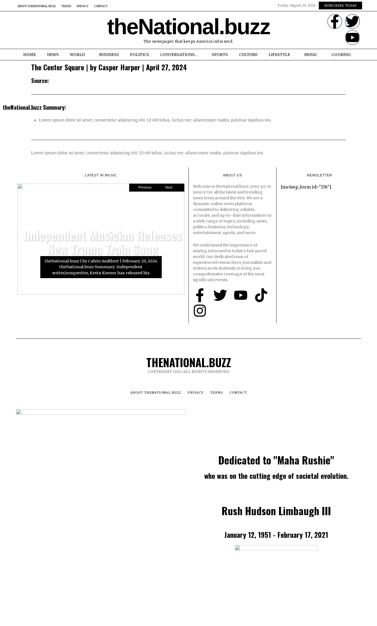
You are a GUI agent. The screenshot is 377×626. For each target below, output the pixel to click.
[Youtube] (352, 37)
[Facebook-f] (334, 21)
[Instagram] (200, 311)
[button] (22, 30)
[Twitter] (352, 21)
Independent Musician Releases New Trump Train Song (102, 242)
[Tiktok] (261, 295)
